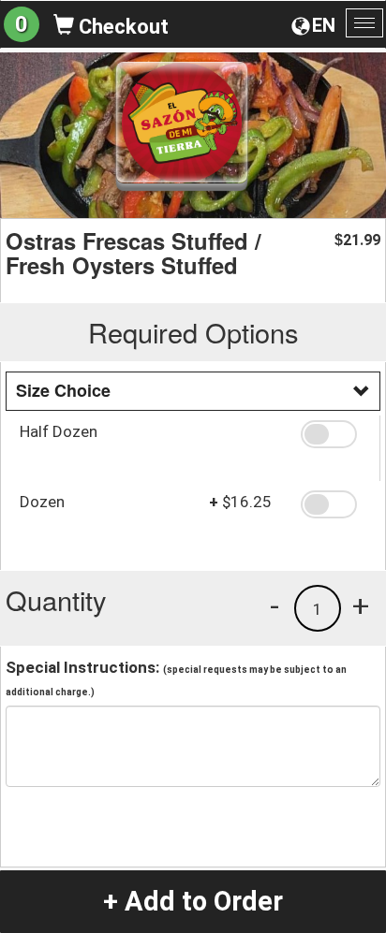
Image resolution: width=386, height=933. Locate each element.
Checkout (121, 26)
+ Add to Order (193, 901)
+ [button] (360, 605)
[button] (333, 434)
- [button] (274, 605)
